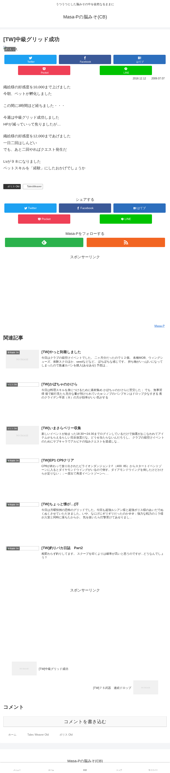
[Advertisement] (85, 289)
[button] (157, 501)
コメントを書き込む (85, 721)
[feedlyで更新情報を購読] (44, 242)
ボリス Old (13, 186)
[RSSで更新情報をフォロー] (126, 242)
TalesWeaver (34, 186)
